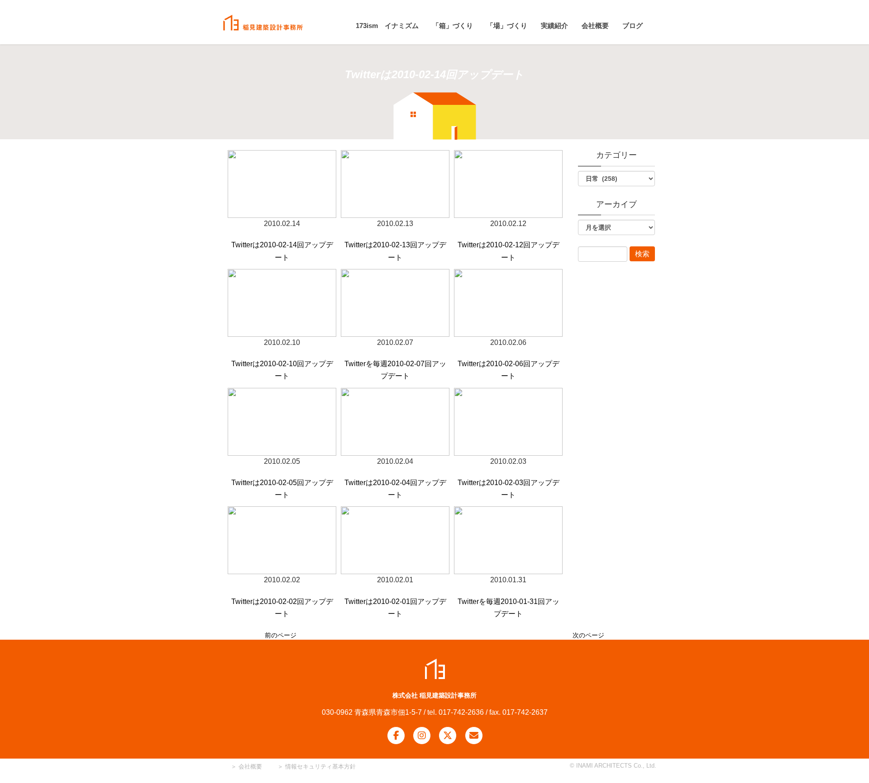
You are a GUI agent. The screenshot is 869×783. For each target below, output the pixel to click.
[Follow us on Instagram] (422, 735)
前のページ (280, 635)
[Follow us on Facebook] (396, 735)
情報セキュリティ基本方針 (320, 766)
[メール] (474, 735)
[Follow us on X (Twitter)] (448, 735)
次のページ (588, 635)
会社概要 (249, 766)
